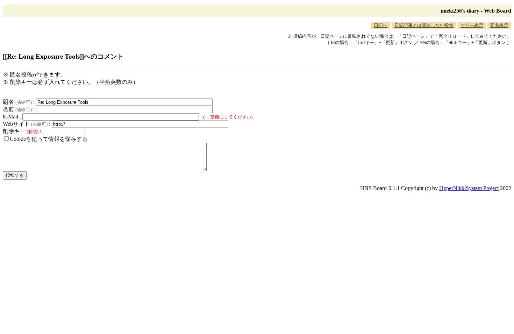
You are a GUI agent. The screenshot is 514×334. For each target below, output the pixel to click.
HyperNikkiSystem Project (469, 188)
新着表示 (499, 25)
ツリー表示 (472, 25)
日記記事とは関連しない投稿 (424, 25)
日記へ (380, 25)
